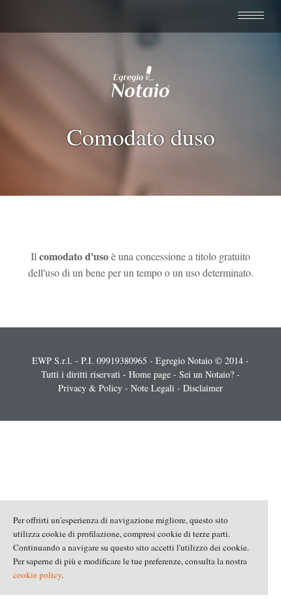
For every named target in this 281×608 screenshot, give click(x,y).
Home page (150, 374)
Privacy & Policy (90, 388)
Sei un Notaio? (206, 374)
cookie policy (37, 575)
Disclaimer (203, 388)
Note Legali (152, 388)
